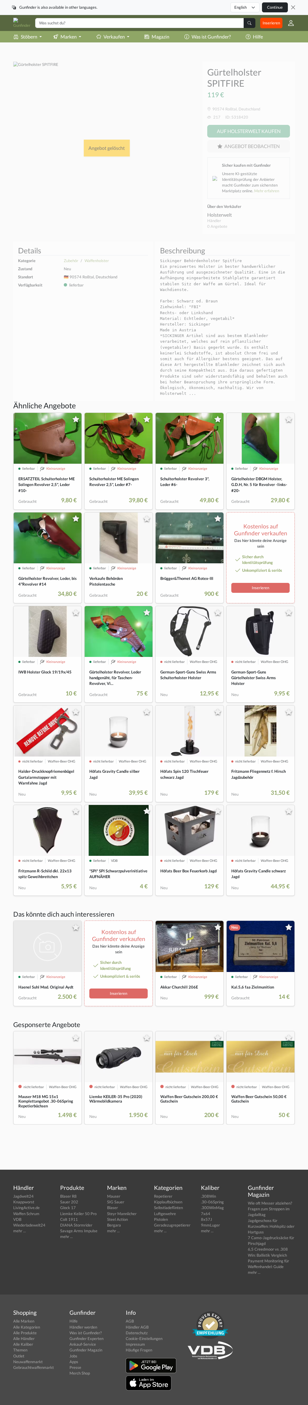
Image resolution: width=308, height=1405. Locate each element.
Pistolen (161, 1219)
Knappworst (23, 1201)
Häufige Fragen (139, 1350)
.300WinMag (212, 1207)
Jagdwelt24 (23, 1196)
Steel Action (117, 1219)
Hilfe (258, 36)
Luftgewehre (165, 1213)
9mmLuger (210, 1225)
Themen (20, 1350)
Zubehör (71, 260)
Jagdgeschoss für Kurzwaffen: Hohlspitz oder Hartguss (271, 1226)
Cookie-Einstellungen (144, 1338)
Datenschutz (137, 1332)
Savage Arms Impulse (78, 1230)
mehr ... (19, 1230)
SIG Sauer (115, 1201)
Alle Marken (23, 1321)
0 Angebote (217, 226)
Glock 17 (68, 1207)
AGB (130, 1321)
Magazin (160, 36)
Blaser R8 (68, 1196)
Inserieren (271, 22)
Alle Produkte (25, 1332)
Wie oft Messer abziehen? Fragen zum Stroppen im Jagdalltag (270, 1209)
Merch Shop (79, 1373)
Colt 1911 (69, 1219)
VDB (17, 1219)
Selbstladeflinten (168, 1207)
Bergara (114, 1225)
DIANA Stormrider (76, 1225)
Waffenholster (97, 260)
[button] (288, 23)
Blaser (112, 1207)
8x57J (206, 1219)
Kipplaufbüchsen (168, 1201)
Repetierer (163, 1196)
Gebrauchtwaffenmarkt (33, 1367)
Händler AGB (137, 1327)
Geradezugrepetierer (172, 1225)
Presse (75, 1367)
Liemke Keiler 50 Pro (78, 1213)
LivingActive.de (26, 1207)
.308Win (208, 1196)
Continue (275, 7)
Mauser (113, 1196)
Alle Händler (24, 1338)
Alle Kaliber (23, 1344)
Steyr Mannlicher (122, 1213)
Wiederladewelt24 (29, 1225)
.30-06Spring (212, 1201)
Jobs (73, 1356)
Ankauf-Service (82, 1344)
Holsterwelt (219, 215)
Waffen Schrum (26, 1213)
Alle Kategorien (26, 1327)
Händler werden (83, 1327)
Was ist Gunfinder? (211, 36)
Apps (73, 1361)
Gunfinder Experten (86, 1338)
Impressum (135, 1344)
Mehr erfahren (266, 190)
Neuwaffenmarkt (28, 1361)
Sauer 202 (69, 1201)
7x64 (205, 1213)
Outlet (18, 1356)
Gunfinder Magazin (85, 1350)
